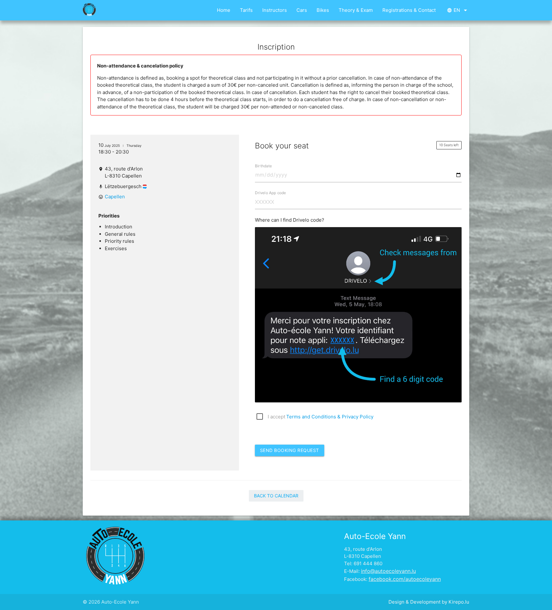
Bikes (323, 10)
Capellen (115, 197)
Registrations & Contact (409, 10)
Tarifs (246, 10)
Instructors (274, 10)
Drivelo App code (270, 192)
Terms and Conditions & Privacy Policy (329, 417)
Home (223, 10)
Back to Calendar (276, 495)
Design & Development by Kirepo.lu (428, 602)
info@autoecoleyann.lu (388, 571)
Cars (301, 10)
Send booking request (289, 450)
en (458, 10)
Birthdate (263, 165)
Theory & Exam (356, 10)
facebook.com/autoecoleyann (405, 579)
